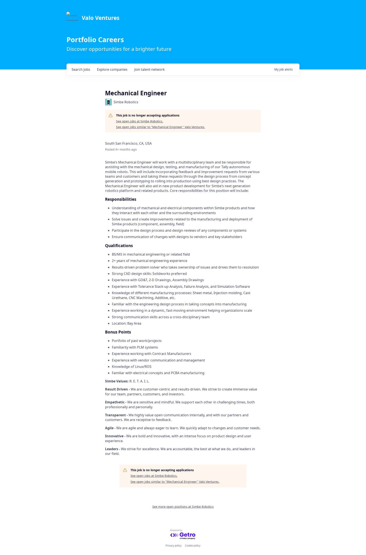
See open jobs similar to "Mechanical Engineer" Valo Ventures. (160, 127)
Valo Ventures (100, 18)
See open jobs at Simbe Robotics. (139, 121)
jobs (81, 69)
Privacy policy (174, 545)
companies (112, 69)
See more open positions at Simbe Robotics (183, 507)
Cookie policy (192, 545)
